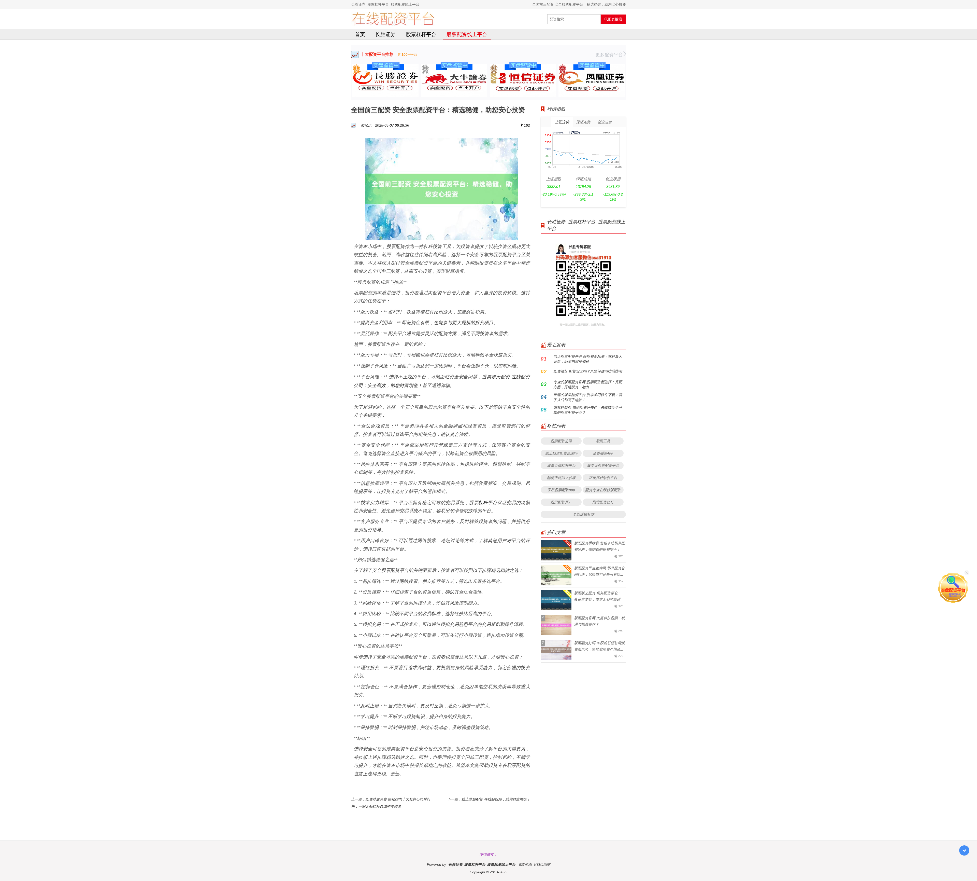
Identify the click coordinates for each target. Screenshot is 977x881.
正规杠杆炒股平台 (603, 477)
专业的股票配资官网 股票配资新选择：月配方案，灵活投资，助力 (587, 384)
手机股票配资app (561, 489)
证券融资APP (603, 453)
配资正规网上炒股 (561, 477)
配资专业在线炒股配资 (603, 489)
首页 (360, 34)
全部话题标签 (583, 514)
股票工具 (603, 440)
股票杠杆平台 (421, 34)
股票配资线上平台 (467, 34)
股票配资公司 (561, 440)
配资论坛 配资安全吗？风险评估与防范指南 (587, 371)
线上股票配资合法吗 (561, 453)
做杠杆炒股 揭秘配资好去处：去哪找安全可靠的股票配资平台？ (587, 410)
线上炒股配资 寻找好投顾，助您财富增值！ (496, 799)
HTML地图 (542, 864)
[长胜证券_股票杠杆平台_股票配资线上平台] (393, 19)
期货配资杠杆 (603, 502)
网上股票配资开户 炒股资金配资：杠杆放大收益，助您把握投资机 (587, 359)
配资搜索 (615, 19)
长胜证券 (385, 34)
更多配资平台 (609, 54)
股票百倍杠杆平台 (561, 465)
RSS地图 (525, 864)
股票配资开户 (561, 502)
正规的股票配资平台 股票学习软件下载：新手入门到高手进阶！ (587, 397)
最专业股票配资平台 (603, 465)
